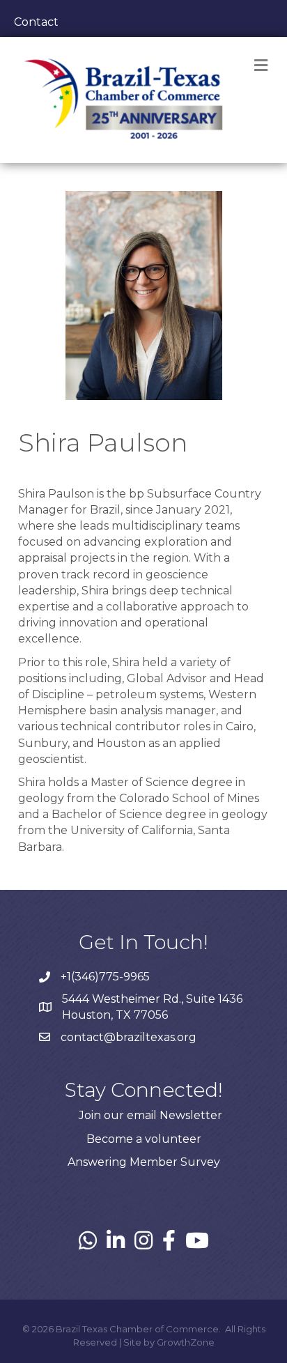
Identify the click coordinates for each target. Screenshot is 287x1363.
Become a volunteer (143, 1139)
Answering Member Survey (144, 1162)
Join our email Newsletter (150, 1115)
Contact (36, 22)
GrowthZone (186, 1342)
